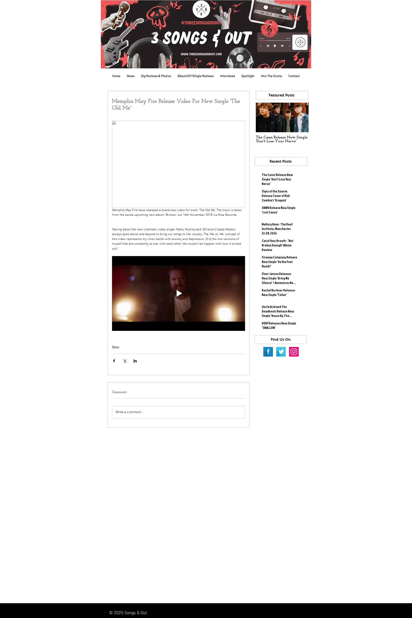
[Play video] (178, 293)
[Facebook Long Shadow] (268, 352)
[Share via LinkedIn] (135, 361)
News (115, 347)
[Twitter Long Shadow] (281, 352)
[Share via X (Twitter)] (125, 361)
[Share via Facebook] (114, 361)
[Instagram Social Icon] (294, 352)
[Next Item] (302, 117)
